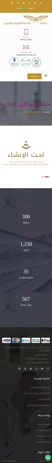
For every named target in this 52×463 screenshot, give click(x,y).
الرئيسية (47, 112)
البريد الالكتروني (26, 52)
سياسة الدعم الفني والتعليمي (38, 405)
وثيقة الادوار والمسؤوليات (40, 387)
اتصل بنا (26, 36)
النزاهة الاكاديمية (43, 442)
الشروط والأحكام (43, 430)
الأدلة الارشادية (44, 399)
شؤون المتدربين (44, 424)
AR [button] (18, 8)
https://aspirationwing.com (36, 362)
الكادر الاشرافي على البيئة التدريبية (36, 393)
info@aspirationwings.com (36, 358)
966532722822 (41, 355)
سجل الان (34, 76)
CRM (30, 8)
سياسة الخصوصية (43, 436)
